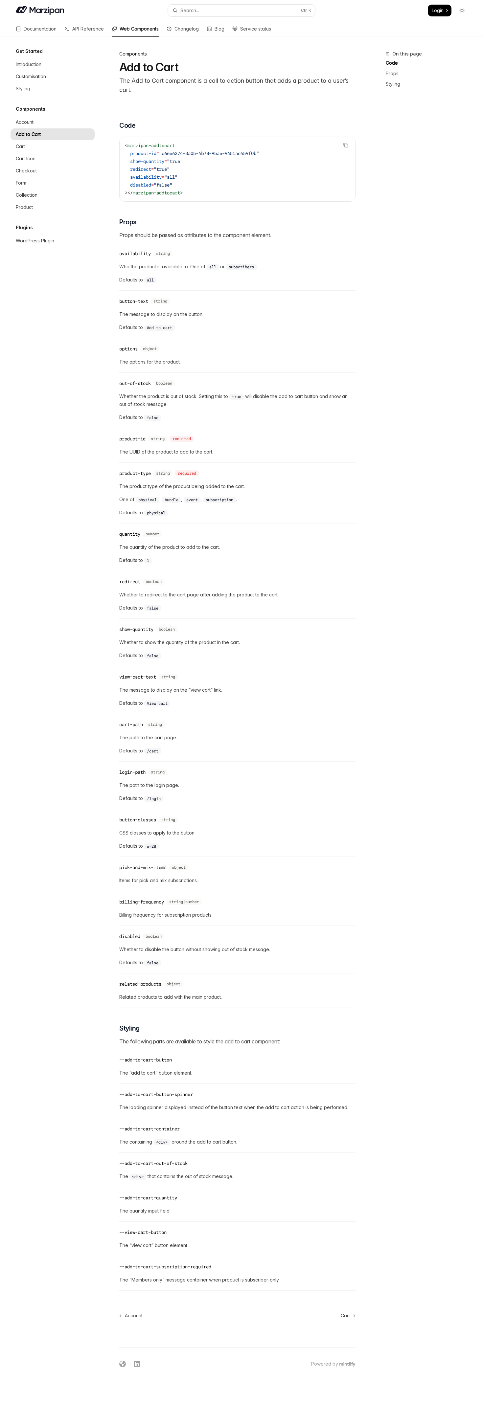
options (128, 348)
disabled (129, 936)
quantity (129, 534)
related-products (140, 984)
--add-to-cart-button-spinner (156, 1094)
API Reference (88, 29)
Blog (219, 29)
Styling (393, 84)
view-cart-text (137, 677)
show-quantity (136, 629)
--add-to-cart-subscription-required (165, 1266)
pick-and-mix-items (143, 867)
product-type (135, 473)
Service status (255, 29)
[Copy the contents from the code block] (345, 145)
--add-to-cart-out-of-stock (153, 1163)
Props (392, 73)
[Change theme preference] (462, 10)
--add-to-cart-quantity (148, 1197)
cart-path (131, 724)
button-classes (137, 819)
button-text (133, 301)
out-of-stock (135, 383)
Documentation (40, 29)
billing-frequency (141, 901)
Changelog (186, 29)
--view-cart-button (143, 1232)
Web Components (139, 29)
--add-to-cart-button (145, 1059)
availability (135, 253)
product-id (132, 438)
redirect (129, 581)
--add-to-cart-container (149, 1128)
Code (392, 63)
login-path (132, 772)
